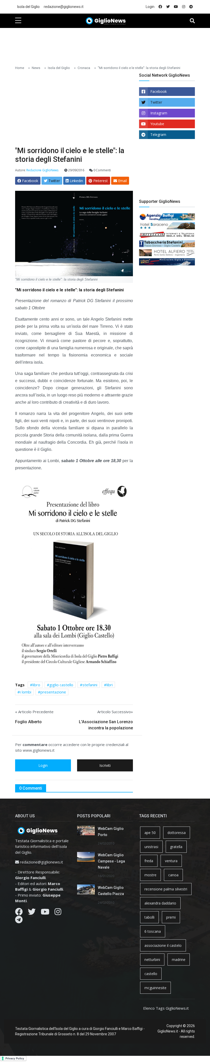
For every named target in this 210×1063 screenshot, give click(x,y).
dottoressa (176, 832)
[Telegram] (19, 920)
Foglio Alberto (28, 721)
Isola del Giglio (28, 7)
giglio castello (61, 684)
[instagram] (183, 7)
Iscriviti (105, 765)
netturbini (152, 959)
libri (110, 684)
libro (36, 684)
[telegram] (191, 7)
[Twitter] (32, 913)
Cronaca (84, 68)
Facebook (158, 91)
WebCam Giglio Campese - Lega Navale (111, 861)
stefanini (89, 684)
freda (148, 860)
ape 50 (150, 832)
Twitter (156, 102)
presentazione (53, 691)
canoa (173, 874)
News (36, 68)
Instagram (158, 113)
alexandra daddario (160, 903)
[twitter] (168, 7)
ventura (171, 860)
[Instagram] (58, 913)
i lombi (25, 691)
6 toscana (152, 931)
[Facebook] (19, 913)
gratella (176, 846)
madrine (178, 959)
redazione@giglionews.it (63, 7)
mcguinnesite (155, 987)
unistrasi (151, 846)
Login (150, 7)
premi (171, 917)
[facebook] (160, 7)
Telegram (158, 134)
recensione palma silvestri (165, 889)
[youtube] (176, 7)
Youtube (157, 123)
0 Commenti (102, 170)
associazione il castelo (163, 945)
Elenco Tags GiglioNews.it (166, 1008)
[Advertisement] (108, 43)
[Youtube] (45, 913)
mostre (150, 874)
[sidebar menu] (18, 21)
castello (150, 973)
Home (19, 68)
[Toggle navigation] (192, 20)
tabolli (149, 917)
